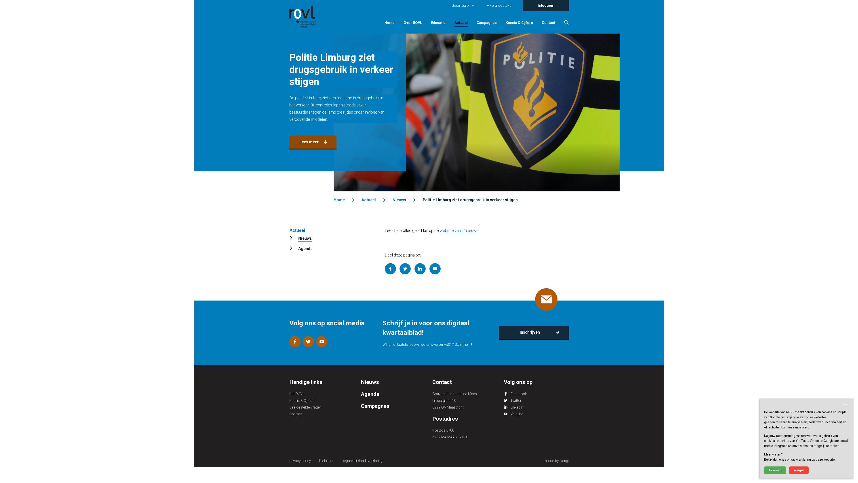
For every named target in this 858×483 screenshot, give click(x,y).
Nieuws (399, 199)
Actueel (461, 23)
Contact (548, 23)
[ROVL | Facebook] (295, 341)
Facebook (519, 394)
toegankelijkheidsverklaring (362, 461)
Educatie (438, 23)
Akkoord (775, 470)
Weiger (799, 470)
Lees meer (309, 142)
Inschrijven (530, 332)
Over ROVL (413, 23)
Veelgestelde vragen (305, 407)
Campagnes (487, 23)
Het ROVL (296, 394)
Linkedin (517, 407)
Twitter (516, 400)
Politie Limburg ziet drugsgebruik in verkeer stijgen (470, 199)
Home (390, 23)
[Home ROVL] (308, 17)
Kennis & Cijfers (519, 23)
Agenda (305, 248)
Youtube (517, 414)
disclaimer (326, 461)
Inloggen (545, 5)
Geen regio (460, 5)
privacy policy (300, 461)
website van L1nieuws (459, 230)
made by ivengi (557, 461)
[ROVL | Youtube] (321, 341)
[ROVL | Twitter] (308, 341)
